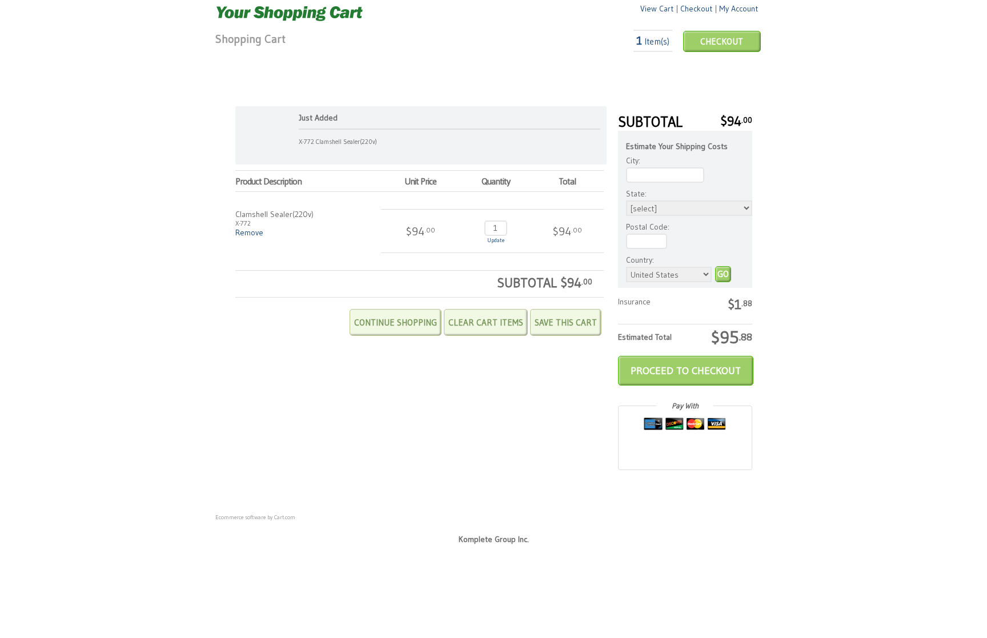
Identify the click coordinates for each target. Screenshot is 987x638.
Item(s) (652, 41)
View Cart (656, 8)
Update (495, 240)
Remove (249, 232)
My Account (738, 8)
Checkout (696, 8)
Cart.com (284, 517)
